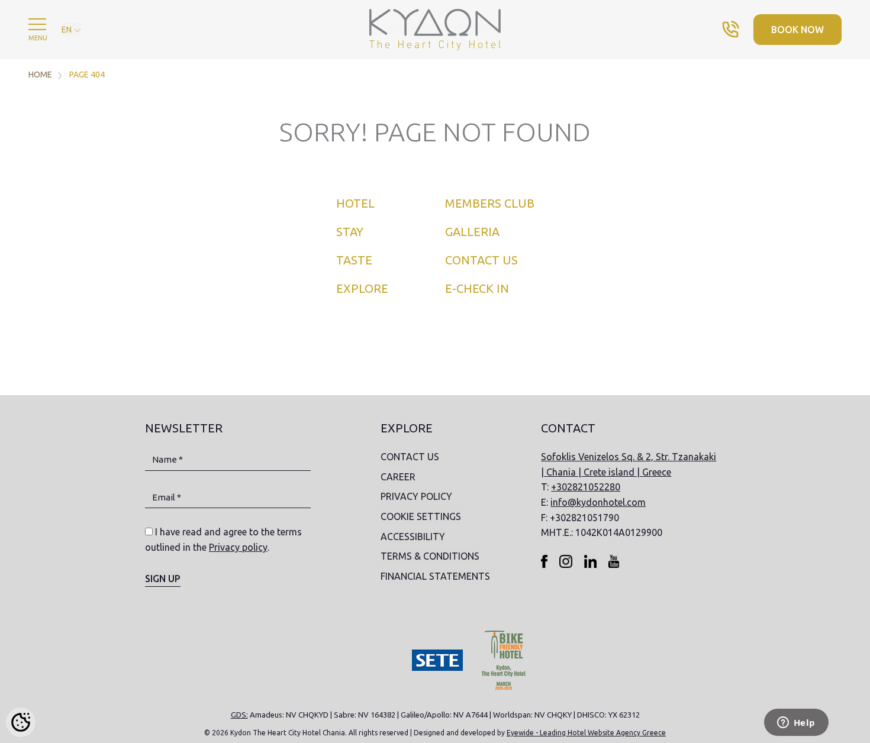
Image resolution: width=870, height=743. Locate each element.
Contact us (481, 260)
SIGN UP (163, 578)
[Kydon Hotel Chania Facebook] (544, 560)
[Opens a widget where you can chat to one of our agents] (796, 723)
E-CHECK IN (477, 288)
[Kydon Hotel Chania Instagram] (565, 560)
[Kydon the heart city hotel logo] (434, 29)
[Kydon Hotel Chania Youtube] (613, 560)
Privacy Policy (416, 496)
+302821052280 (585, 487)
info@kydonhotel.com (598, 502)
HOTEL (355, 203)
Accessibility (413, 536)
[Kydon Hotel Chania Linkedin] (590, 560)
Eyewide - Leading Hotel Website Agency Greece (586, 732)
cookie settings (421, 516)
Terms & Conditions (430, 556)
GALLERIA (472, 231)
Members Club (489, 203)
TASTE (354, 260)
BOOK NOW (797, 29)
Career (398, 476)
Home (40, 74)
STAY (349, 231)
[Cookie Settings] (21, 722)
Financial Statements (435, 576)
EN (67, 29)
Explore (362, 288)
